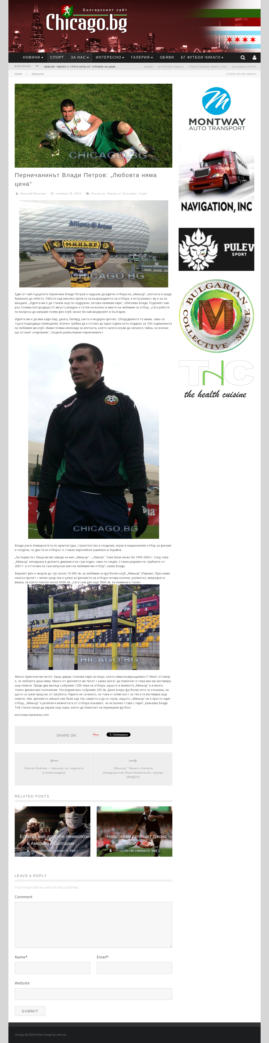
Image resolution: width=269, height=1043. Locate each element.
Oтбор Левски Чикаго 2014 (208, 66)
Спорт (57, 57)
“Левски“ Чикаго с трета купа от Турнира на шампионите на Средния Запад (99, 66)
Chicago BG (38, 850)
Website (22, 983)
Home (18, 74)
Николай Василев (33, 193)
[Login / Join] (255, 57)
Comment (24, 896)
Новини (31, 57)
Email (103, 956)
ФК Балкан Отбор (244, 66)
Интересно (108, 57)
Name (21, 956)
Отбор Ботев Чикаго (241, 74)
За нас (78, 57)
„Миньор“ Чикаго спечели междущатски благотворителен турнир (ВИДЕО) (133, 772)
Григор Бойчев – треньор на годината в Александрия (54, 770)
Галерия (140, 57)
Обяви (167, 57)
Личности (38, 74)
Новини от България (122, 193)
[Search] (243, 57)
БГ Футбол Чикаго (200, 57)
